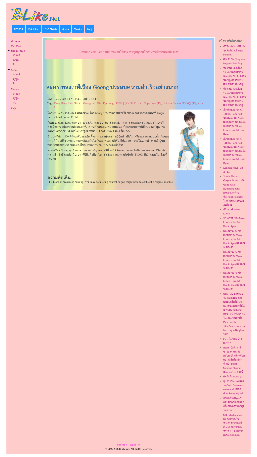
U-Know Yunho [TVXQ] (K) (179, 103)
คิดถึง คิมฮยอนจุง (232, 376)
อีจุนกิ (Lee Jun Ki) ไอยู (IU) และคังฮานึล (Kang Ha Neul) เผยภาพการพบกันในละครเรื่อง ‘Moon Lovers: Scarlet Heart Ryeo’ (234, 122)
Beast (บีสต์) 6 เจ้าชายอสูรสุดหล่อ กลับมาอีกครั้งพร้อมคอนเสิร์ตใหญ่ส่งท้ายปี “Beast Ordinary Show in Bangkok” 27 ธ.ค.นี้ (234, 360)
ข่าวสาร (18, 29)
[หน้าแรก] (35, 22)
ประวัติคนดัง (50, 29)
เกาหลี (16, 55)
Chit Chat (33, 29)
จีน (14, 64)
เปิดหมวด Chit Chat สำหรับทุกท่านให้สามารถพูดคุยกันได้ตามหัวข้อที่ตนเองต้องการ (129, 52)
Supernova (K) (152, 103)
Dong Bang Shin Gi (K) (68, 103)
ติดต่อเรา (135, 445)
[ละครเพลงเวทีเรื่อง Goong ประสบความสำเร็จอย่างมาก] (189, 169)
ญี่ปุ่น (16, 59)
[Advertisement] (128, 72)
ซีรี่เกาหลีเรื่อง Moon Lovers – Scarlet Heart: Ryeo (234, 222)
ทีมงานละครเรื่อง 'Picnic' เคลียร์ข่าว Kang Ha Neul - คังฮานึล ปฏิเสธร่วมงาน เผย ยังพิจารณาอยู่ (234, 76)
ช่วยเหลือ (122, 445)
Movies (78, 29)
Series (65, 29)
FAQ (89, 29)
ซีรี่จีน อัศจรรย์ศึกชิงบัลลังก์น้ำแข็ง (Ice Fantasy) (234, 50)
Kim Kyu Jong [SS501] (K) (113, 103)
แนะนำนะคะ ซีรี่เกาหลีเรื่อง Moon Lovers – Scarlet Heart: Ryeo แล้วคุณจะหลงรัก (234, 239)
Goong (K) (89, 103)
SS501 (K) (136, 103)
